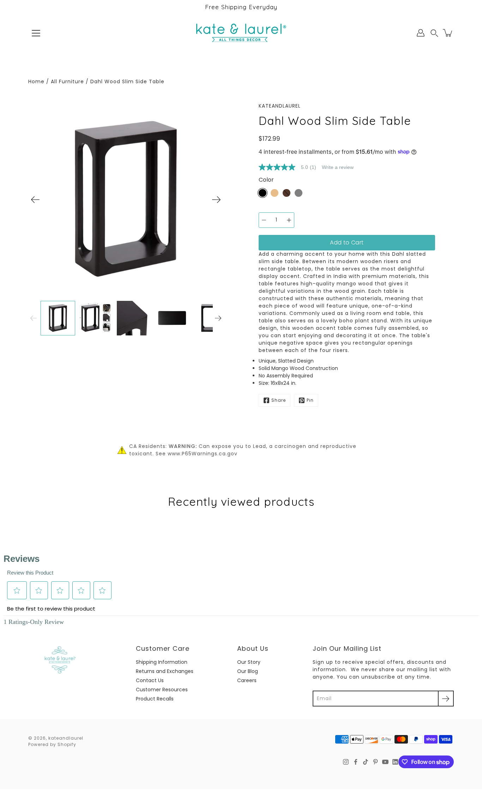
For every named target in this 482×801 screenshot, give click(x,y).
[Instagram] (346, 762)
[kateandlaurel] (241, 32)
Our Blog (247, 671)
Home (36, 81)
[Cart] (448, 32)
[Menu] (36, 33)
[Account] (420, 32)
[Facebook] (356, 762)
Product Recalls (155, 698)
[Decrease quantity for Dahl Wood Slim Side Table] (264, 220)
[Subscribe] (446, 698)
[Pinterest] (375, 762)
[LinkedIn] (395, 762)
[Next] (216, 200)
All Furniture (67, 81)
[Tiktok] (365, 762)
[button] (434, 33)
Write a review (338, 167)
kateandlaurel (65, 738)
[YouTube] (385, 762)
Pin (310, 400)
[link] (290, 167)
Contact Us (150, 680)
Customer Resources (162, 689)
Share (278, 400)
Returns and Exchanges (164, 671)
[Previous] (35, 200)
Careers (247, 680)
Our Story (248, 662)
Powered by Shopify (52, 744)
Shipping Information (161, 662)
